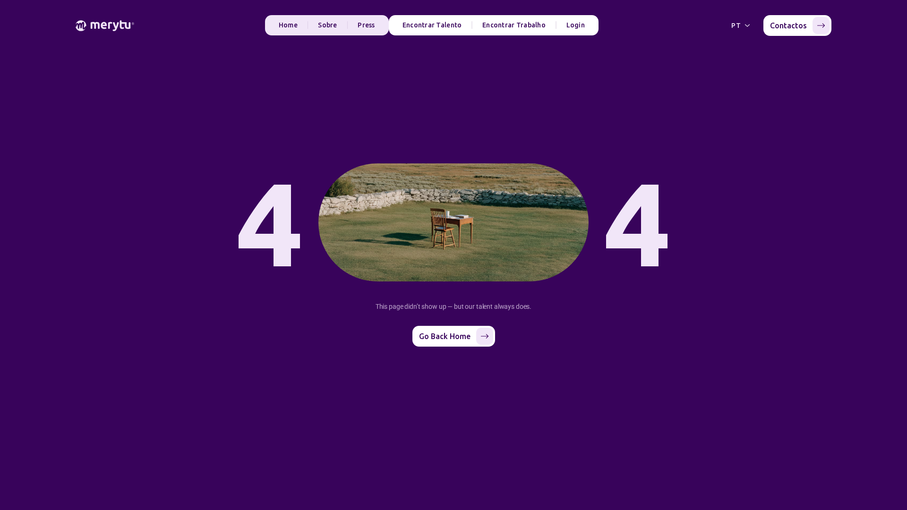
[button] (741, 25)
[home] (105, 25)
